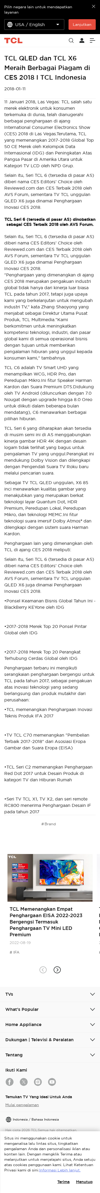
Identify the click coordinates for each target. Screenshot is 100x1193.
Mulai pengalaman (22, 1104)
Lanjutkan (82, 24)
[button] (57, 970)
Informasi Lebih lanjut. (60, 1170)
